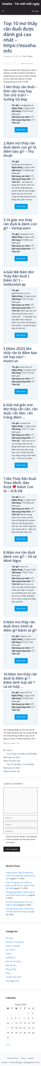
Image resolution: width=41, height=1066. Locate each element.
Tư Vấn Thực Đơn (13, 977)
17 (8, 1027)
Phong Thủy (11, 969)
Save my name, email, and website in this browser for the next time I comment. (21, 839)
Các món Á (10, 949)
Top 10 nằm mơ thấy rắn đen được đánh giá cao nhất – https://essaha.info (20, 757)
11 (12, 1023)
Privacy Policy (12, 1058)
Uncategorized (12, 981)
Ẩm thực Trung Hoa (14, 942)
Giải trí (9, 750)
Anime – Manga (13, 945)
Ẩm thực (9, 938)
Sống (8, 973)
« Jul (8, 1044)
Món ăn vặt (10, 965)
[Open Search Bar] (3, 11)
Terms (23, 1058)
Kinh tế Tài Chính (13, 961)
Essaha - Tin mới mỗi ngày (21, 4)
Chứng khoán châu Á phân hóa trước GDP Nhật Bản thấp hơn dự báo (20, 875)
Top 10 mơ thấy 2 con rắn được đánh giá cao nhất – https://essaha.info (18, 768)
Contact (31, 1058)
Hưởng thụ (10, 957)
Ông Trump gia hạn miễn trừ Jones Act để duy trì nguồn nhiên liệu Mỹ (20, 885)
